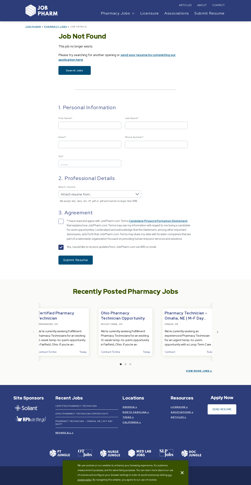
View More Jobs (198, 371)
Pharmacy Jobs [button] (115, 13)
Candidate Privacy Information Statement (158, 221)
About (202, 5)
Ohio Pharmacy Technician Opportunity (82, 413)
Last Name (132, 118)
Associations (176, 13)
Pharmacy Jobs (55, 26)
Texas (127, 417)
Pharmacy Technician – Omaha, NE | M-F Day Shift (186, 318)
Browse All (63, 432)
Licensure (149, 13)
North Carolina (135, 412)
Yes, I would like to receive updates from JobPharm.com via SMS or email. (112, 247)
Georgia (129, 407)
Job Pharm (33, 26)
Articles (185, 5)
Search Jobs (74, 70)
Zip (60, 156)
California (131, 422)
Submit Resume (209, 13)
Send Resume (222, 409)
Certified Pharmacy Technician (76, 405)
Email (62, 137)
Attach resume (66, 187)
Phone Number (134, 137)
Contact (218, 5)
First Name (65, 118)
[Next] (217, 332)
